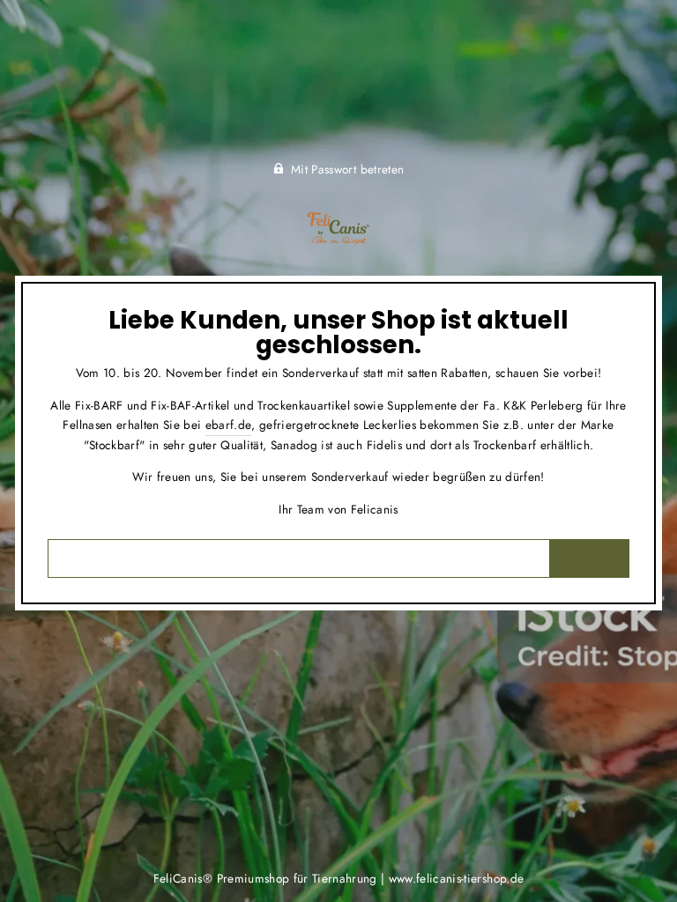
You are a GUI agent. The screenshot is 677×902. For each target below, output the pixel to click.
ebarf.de (228, 424)
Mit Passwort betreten (347, 169)
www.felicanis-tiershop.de (456, 878)
